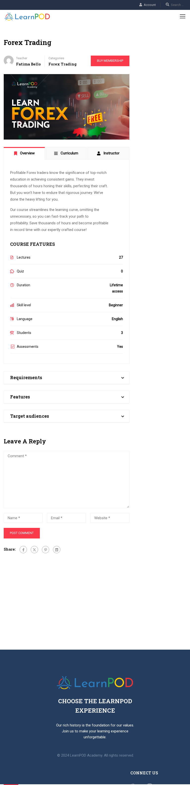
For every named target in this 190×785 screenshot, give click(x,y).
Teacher (21, 58)
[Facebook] (23, 549)
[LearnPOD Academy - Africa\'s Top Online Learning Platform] (27, 16)
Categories (56, 58)
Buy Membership (110, 60)
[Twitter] (34, 549)
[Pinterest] (45, 549)
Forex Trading (62, 64)
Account (150, 5)
